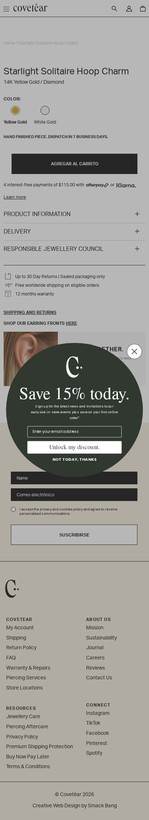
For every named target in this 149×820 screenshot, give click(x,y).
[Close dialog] (134, 351)
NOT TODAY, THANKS (74, 459)
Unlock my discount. (74, 447)
